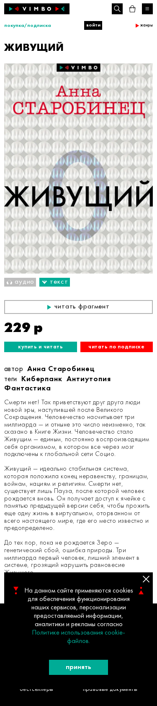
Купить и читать (40, 347)
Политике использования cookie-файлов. (78, 637)
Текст (59, 282)
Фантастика (27, 388)
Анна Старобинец (61, 369)
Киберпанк (41, 379)
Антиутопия (89, 379)
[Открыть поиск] (117, 8)
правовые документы (110, 689)
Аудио (24, 282)
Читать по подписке (116, 347)
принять (78, 667)
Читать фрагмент (82, 306)
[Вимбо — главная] (36, 8)
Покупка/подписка (27, 25)
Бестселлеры (37, 689)
